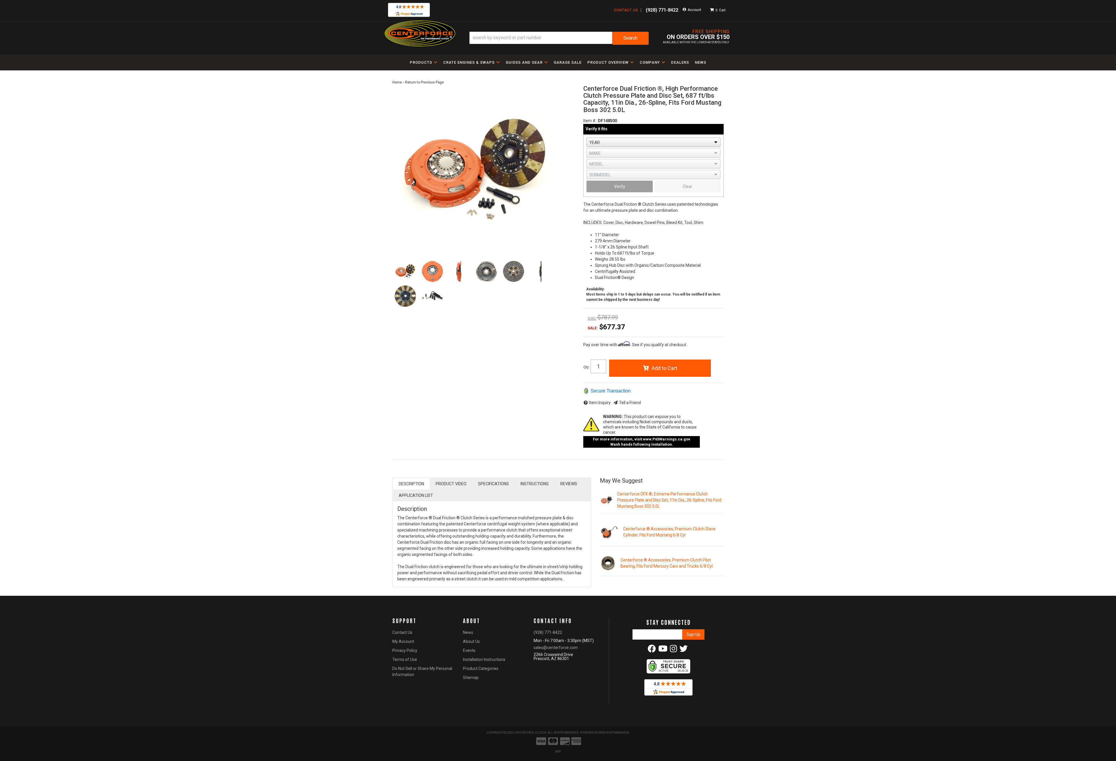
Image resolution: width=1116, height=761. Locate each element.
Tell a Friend (630, 402)
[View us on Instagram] (673, 650)
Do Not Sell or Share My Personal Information (422, 671)
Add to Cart (664, 368)
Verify (619, 186)
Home (397, 82)
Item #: (589, 120)
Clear (687, 186)
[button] (559, 38)
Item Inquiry (600, 402)
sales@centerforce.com (556, 648)
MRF (558, 751)
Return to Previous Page (424, 82)
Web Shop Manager (614, 732)
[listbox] (653, 142)
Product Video (451, 483)
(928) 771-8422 (548, 632)
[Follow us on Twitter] (683, 650)
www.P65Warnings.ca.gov (666, 439)
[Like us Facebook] (652, 650)
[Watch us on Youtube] (663, 650)
